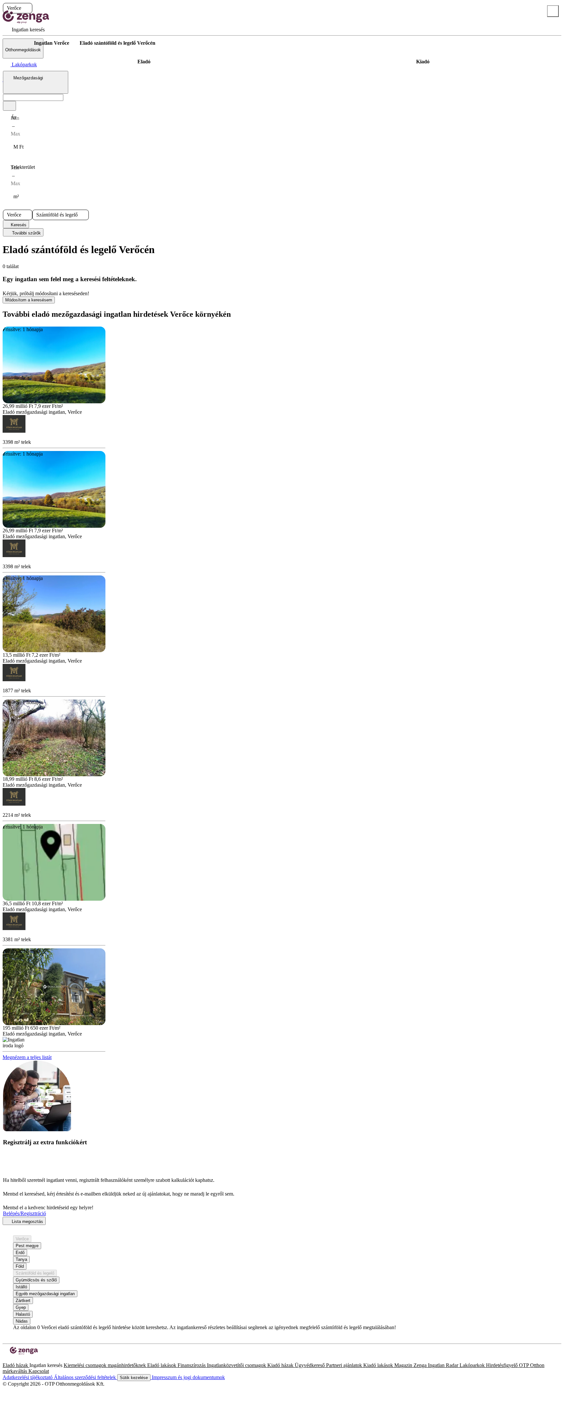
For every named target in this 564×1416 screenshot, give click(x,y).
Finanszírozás (192, 1365)
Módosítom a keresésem (28, 300)
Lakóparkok (473, 1365)
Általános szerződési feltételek (85, 1377)
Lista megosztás (26, 1221)
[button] (26, 8)
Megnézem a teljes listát (27, 1057)
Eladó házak (16, 1365)
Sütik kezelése (134, 1377)
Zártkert (23, 1300)
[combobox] (35, 82)
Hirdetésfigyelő (502, 1365)
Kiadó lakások (378, 1365)
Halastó (23, 1314)
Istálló (21, 1286)
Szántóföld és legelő (35, 1273)
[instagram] (10, 1359)
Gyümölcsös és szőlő (36, 1280)
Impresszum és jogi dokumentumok (187, 1377)
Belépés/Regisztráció (24, 1213)
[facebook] (5, 1359)
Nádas (22, 1321)
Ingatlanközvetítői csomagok (237, 1365)
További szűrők (26, 233)
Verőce (22, 1238)
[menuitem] (24, 29)
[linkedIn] (15, 1359)
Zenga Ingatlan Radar (437, 1365)
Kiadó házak (281, 1365)
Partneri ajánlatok (344, 1365)
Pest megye (27, 1245)
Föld (20, 1266)
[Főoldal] (20, 43)
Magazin (404, 1365)
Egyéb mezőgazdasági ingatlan (45, 1293)
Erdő (20, 1252)
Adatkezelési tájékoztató (28, 1377)
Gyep (21, 1307)
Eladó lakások (162, 1365)
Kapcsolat (38, 1371)
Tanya (21, 1259)
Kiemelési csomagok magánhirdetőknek (105, 1365)
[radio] (143, 62)
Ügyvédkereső (310, 1365)
